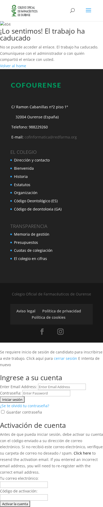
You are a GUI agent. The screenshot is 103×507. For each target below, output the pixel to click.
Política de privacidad (61, 310)
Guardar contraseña (24, 412)
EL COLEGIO (23, 152)
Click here (82, 453)
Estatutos (22, 184)
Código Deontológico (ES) (36, 200)
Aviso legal (25, 310)
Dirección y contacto (32, 160)
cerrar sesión (65, 358)
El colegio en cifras (30, 258)
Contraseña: (10, 393)
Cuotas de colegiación (33, 250)
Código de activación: (19, 490)
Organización (26, 192)
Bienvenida (24, 168)
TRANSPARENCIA (28, 226)
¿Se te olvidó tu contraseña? (24, 405)
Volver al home (13, 65)
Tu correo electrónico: (19, 478)
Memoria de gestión (31, 234)
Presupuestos (26, 242)
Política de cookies (48, 317)
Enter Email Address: (18, 386)
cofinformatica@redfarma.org (51, 137)
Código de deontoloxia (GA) (38, 209)
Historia (21, 176)
